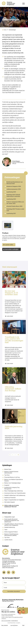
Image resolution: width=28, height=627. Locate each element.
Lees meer (10, 316)
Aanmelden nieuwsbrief (13, 591)
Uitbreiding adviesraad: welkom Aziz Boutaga (13, 389)
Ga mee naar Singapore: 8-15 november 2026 (11, 293)
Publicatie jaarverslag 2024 (13, 427)
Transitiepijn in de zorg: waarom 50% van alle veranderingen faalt (14, 340)
